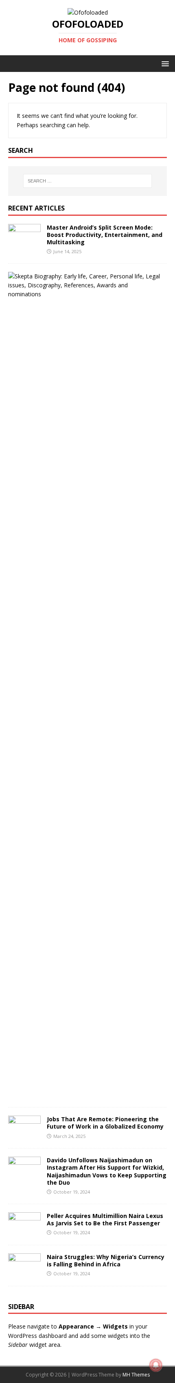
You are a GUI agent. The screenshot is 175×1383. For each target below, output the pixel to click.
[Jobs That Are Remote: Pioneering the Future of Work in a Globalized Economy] (24, 1135)
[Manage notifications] (155, 1365)
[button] (164, 63)
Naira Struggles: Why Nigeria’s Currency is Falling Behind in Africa (105, 1260)
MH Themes (136, 1374)
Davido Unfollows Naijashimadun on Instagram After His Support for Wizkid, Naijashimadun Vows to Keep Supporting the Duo (106, 1171)
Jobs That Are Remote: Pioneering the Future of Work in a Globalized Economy (105, 1122)
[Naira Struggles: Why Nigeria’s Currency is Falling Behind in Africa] (24, 1273)
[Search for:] (87, 181)
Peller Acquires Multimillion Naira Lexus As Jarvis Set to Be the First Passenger (105, 1219)
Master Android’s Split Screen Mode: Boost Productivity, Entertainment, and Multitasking (104, 235)
